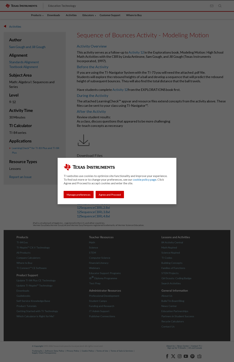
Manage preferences (78, 194)
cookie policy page (144, 179)
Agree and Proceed (110, 194)
